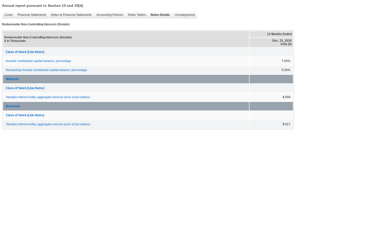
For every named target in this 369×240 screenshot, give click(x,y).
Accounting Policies (108, 15)
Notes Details (159, 15)
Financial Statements (30, 15)
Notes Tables (136, 15)
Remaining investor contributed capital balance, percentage (46, 70)
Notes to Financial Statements (70, 15)
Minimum (12, 79)
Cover (7, 15)
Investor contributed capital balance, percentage (38, 61)
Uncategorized (183, 15)
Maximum (13, 106)
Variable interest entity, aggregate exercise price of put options (48, 97)
